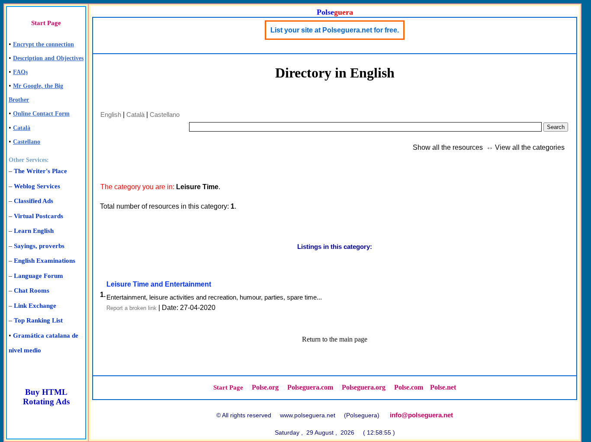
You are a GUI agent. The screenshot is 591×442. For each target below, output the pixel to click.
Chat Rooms (31, 290)
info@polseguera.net (421, 415)
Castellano (26, 142)
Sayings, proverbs (39, 245)
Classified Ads (33, 200)
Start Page (46, 22)
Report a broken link (131, 308)
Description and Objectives (48, 58)
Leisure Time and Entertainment (158, 284)
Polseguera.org (363, 387)
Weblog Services (37, 186)
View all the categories (530, 147)
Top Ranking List (38, 320)
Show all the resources (448, 147)
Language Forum (38, 275)
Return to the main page (334, 339)
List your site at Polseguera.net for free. (334, 30)
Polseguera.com (310, 387)
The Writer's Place (40, 171)
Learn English (34, 230)
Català (21, 128)
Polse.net (443, 387)
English (110, 114)
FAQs (20, 72)
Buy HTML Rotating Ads (46, 396)
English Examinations (44, 260)
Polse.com (408, 387)
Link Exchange (35, 305)
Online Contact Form (41, 113)
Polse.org (265, 387)
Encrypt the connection (43, 44)
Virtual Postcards (38, 216)
